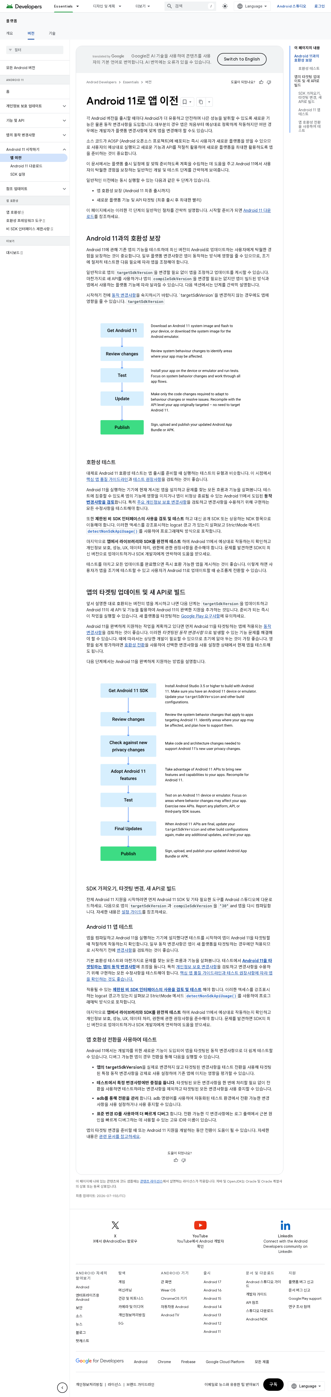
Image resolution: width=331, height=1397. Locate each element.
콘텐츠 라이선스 (151, 1181)
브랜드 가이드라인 (140, 1385)
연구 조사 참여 (299, 1306)
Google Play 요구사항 (200, 616)
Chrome (164, 1361)
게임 (121, 1282)
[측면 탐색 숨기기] (62, 1388)
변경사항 (124, 950)
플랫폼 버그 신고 (301, 1282)
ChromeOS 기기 (174, 1298)
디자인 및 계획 (104, 6)
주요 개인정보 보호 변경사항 (162, 502)
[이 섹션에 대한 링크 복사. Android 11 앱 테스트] (138, 927)
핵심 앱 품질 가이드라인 (107, 479)
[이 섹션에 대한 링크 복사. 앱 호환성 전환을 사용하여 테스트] (162, 1040)
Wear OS (168, 1290)
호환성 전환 (134, 645)
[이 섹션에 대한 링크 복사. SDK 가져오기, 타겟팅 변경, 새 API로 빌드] (181, 889)
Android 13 (212, 1315)
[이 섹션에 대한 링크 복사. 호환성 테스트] (121, 463)
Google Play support (305, 1298)
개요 (9, 33)
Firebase (188, 1361)
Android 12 (212, 1323)
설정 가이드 (132, 912)
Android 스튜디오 (291, 6)
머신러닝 (125, 1290)
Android (82, 1287)
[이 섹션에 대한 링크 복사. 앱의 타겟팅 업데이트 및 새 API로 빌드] (190, 593)
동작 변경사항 (124, 295)
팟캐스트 (82, 1341)
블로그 (81, 1332)
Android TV (170, 1315)
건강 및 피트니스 (131, 1298)
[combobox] (190, 6)
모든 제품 (262, 1361)
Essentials (63, 6)
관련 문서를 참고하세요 (119, 1136)
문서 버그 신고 (299, 1290)
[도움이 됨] (261, 82)
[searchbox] (34, 50)
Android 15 (212, 1298)
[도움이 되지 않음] (269, 82)
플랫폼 (12, 21)
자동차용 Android (175, 1306)
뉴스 (79, 1324)
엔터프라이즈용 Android (87, 1297)
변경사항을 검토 (100, 502)
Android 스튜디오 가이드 (263, 1284)
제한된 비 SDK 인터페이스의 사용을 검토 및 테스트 (157, 989)
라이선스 (114, 1385)
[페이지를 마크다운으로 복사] (201, 102)
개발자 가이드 (256, 1294)
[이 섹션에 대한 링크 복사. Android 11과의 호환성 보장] (166, 239)
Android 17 (212, 1282)
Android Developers (101, 82)
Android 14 (213, 1306)
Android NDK (256, 1319)
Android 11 (212, 1331)
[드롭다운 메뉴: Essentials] (80, 6)
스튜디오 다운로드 (260, 1311)
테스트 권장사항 (147, 479)
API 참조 (252, 1302)
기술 (52, 33)
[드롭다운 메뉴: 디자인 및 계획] (122, 6)
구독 (273, 1384)
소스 (79, 1316)
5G (121, 1323)
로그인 (319, 6)
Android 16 (213, 1290)
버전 (31, 33)
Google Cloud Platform (225, 1361)
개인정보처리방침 (131, 1315)
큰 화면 (166, 1282)
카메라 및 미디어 (131, 1306)
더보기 (141, 6)
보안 (79, 1307)
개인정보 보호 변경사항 (196, 967)
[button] (30, 106)
